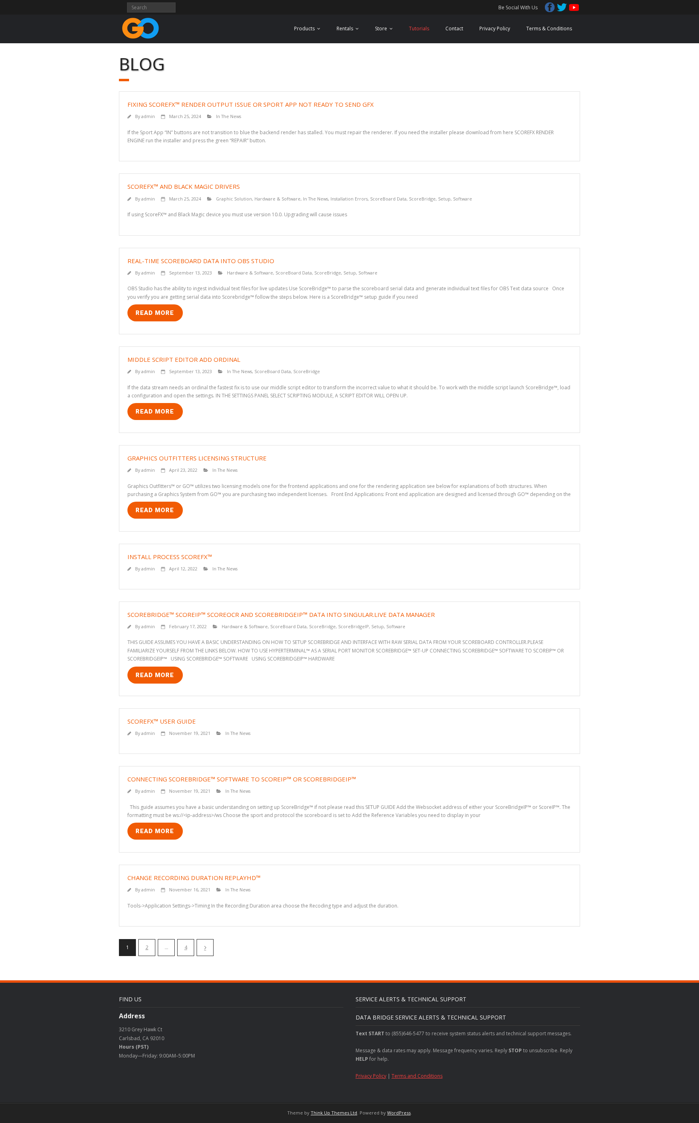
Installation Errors (349, 199)
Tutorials (419, 28)
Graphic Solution (234, 199)
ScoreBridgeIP (353, 626)
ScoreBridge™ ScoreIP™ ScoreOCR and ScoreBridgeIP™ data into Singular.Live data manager (281, 614)
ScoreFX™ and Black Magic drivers (183, 186)
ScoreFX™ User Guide (161, 721)
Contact (454, 28)
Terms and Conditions (417, 1075)
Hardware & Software (277, 199)
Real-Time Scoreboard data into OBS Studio (200, 261)
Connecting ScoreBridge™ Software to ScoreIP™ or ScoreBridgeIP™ (241, 779)
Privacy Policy (494, 28)
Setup (444, 199)
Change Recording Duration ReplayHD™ (194, 878)
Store (381, 28)
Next (205, 947)
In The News (228, 116)
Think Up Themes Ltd (334, 1113)
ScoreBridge (422, 199)
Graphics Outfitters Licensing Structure (197, 458)
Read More (155, 313)
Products (304, 28)
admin (148, 116)
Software (462, 199)
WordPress (399, 1113)
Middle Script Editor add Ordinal (183, 359)
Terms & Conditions (549, 28)
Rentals (345, 28)
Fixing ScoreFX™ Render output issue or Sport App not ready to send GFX (250, 104)
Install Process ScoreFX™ (169, 557)
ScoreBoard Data (388, 199)
